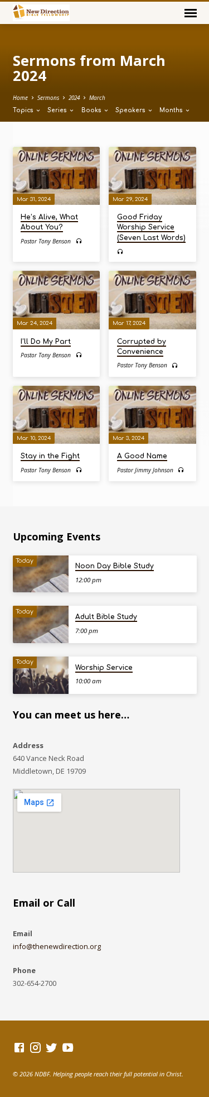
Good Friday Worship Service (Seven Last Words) (151, 227)
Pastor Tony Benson (46, 241)
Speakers (131, 110)
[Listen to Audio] (79, 241)
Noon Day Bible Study (114, 566)
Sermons (48, 98)
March (97, 98)
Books (92, 110)
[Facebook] (19, 1047)
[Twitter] (51, 1047)
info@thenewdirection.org (57, 946)
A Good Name (142, 456)
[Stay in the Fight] (56, 415)
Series (58, 110)
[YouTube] (67, 1047)
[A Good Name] (152, 415)
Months (171, 110)
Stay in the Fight (50, 456)
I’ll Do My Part (46, 342)
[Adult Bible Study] (41, 624)
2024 (74, 98)
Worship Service (104, 668)
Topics (24, 110)
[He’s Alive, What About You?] (56, 176)
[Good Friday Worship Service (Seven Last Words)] (152, 176)
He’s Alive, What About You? (49, 222)
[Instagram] (35, 1047)
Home (20, 98)
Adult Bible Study (106, 617)
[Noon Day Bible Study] (41, 574)
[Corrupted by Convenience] (152, 300)
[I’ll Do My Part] (56, 300)
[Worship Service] (41, 675)
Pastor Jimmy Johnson (145, 470)
